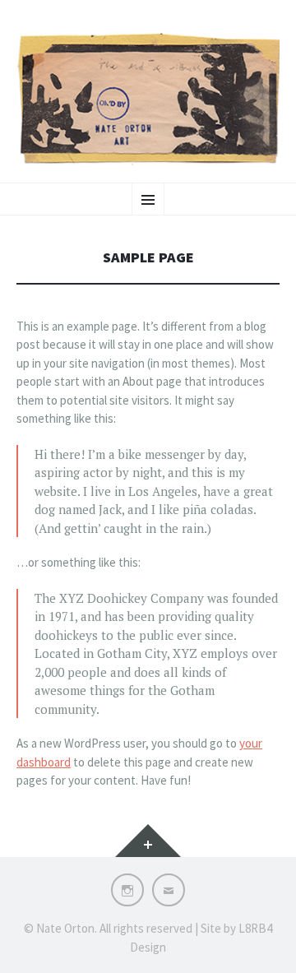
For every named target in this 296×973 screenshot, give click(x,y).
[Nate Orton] (148, 99)
